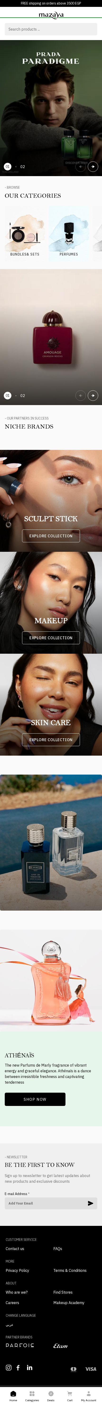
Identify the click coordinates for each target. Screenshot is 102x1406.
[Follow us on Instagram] (9, 1368)
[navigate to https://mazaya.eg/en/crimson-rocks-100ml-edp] (51, 337)
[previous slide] (80, 166)
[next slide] (93, 166)
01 (7, 166)
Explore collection (51, 536)
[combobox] (51, 29)
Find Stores (63, 1292)
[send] (90, 1203)
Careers (12, 1302)
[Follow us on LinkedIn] (30, 1367)
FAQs (57, 1248)
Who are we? (17, 1292)
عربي (9, 1325)
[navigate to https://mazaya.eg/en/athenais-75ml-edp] (51, 981)
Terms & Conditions (70, 1270)
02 (22, 166)
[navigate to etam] (74, 1345)
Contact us (15, 1248)
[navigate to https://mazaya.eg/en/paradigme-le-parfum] (51, 108)
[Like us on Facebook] (19, 1368)
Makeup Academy (68, 1302)
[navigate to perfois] (27, 1345)
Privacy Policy (17, 1270)
